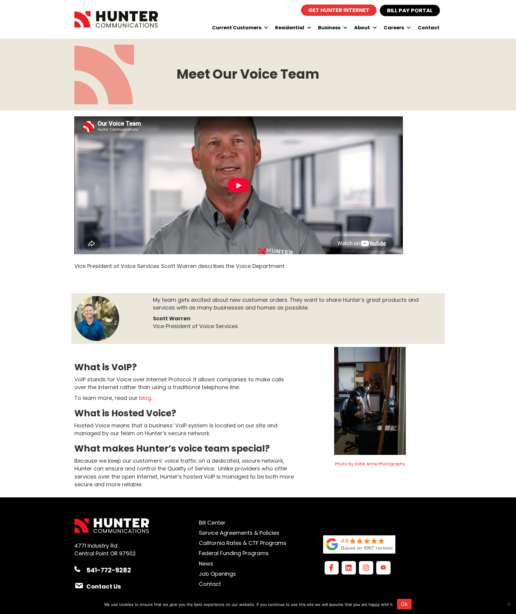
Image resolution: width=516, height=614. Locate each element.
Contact (210, 584)
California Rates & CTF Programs (242, 543)
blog (145, 398)
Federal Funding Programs (234, 553)
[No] (509, 604)
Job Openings (217, 574)
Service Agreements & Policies (239, 533)
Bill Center (212, 522)
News (206, 563)
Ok (404, 604)
